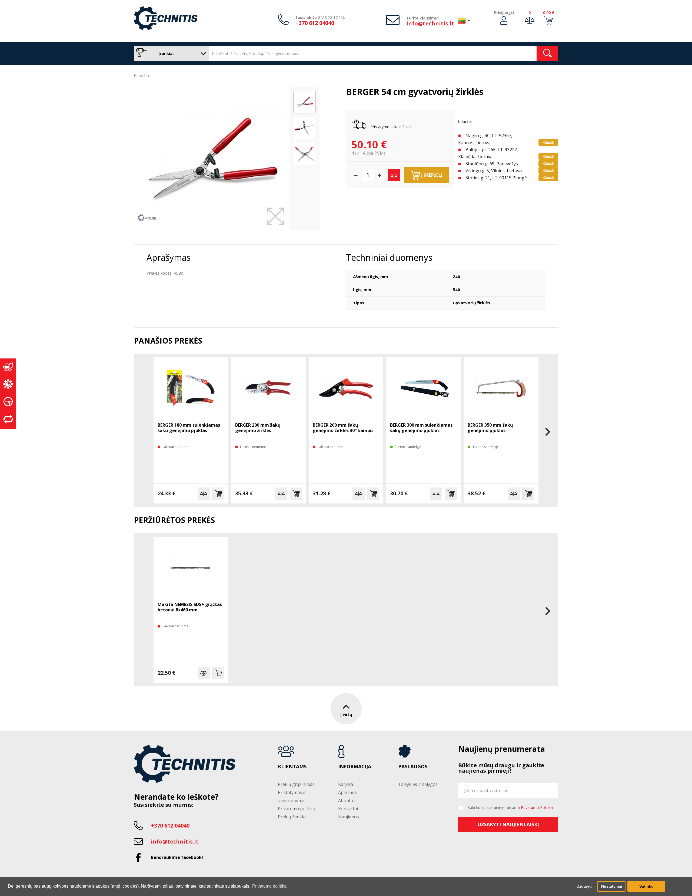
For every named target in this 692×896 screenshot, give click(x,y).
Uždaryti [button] (584, 886)
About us (347, 800)
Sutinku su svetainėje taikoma (510, 807)
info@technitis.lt (430, 23)
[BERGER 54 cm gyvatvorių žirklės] (210, 156)
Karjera (345, 784)
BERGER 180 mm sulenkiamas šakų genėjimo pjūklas (189, 427)
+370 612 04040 (314, 23)
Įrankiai (165, 53)
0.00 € (548, 12)
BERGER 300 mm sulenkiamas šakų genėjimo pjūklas (421, 427)
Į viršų (346, 714)
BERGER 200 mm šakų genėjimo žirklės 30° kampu (343, 427)
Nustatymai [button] (611, 886)
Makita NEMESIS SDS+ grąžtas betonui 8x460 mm (190, 607)
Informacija (354, 766)
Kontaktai (348, 809)
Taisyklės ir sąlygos (418, 784)
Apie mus (347, 792)
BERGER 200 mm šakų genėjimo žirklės (258, 427)
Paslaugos (412, 766)
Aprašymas (169, 257)
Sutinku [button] (646, 886)
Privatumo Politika (537, 807)
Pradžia (141, 75)
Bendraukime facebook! (177, 857)
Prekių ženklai (292, 817)
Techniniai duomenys (389, 257)
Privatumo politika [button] (269, 886)
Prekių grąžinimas (296, 784)
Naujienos (348, 817)
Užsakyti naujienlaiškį (508, 824)
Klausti (548, 142)
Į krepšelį (431, 175)
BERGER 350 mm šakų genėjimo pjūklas (490, 427)
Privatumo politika (296, 809)
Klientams (292, 766)
